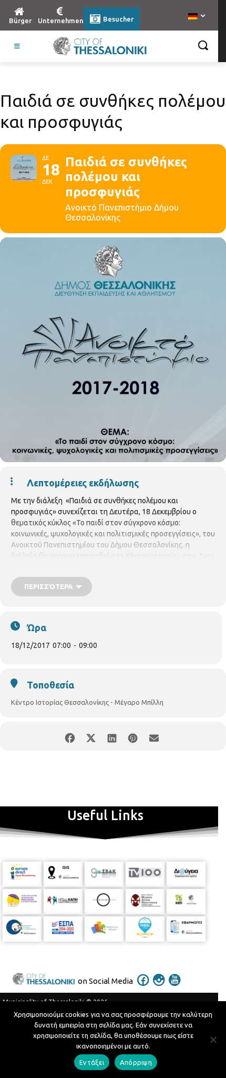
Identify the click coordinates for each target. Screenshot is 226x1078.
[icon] (143, 987)
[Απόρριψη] (213, 1039)
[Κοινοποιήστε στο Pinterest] (133, 736)
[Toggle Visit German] (17, 46)
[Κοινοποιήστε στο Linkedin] (111, 736)
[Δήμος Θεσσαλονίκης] (100, 46)
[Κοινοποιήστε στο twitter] (90, 736)
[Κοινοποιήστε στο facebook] (69, 736)
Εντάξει (91, 1062)
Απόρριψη (136, 1062)
